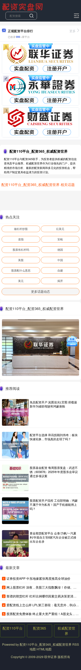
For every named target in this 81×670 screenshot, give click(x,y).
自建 (60, 270)
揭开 (60, 281)
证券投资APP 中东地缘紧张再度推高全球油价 (38, 578)
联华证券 (50, 657)
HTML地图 (44, 649)
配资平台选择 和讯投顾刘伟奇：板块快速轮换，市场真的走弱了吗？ (54, 437)
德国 (60, 250)
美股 (21, 260)
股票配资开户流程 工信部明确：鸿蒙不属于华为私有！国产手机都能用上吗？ (54, 504)
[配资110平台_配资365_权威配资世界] (23, 6)
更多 (72, 31)
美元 (21, 281)
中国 (60, 260)
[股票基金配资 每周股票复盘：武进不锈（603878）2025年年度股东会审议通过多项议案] (15, 478)
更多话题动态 (40, 291)
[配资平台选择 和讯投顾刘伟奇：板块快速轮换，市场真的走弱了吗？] (15, 445)
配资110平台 (13, 628)
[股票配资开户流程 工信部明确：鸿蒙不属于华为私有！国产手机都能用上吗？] (15, 510)
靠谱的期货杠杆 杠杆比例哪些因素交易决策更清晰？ (43, 596)
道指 (21, 239)
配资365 (39, 628)
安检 (60, 239)
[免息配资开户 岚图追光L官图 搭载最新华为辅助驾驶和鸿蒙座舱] (15, 412)
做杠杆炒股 (21, 229)
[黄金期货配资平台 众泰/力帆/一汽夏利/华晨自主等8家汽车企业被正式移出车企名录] (15, 543)
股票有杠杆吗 (21, 250)
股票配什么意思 (20, 270)
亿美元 (60, 229)
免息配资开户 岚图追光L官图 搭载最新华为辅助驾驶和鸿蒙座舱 (53, 404)
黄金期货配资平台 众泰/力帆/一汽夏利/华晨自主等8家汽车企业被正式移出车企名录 (53, 537)
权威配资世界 (66, 630)
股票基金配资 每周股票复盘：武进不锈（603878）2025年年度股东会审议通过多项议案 (54, 472)
